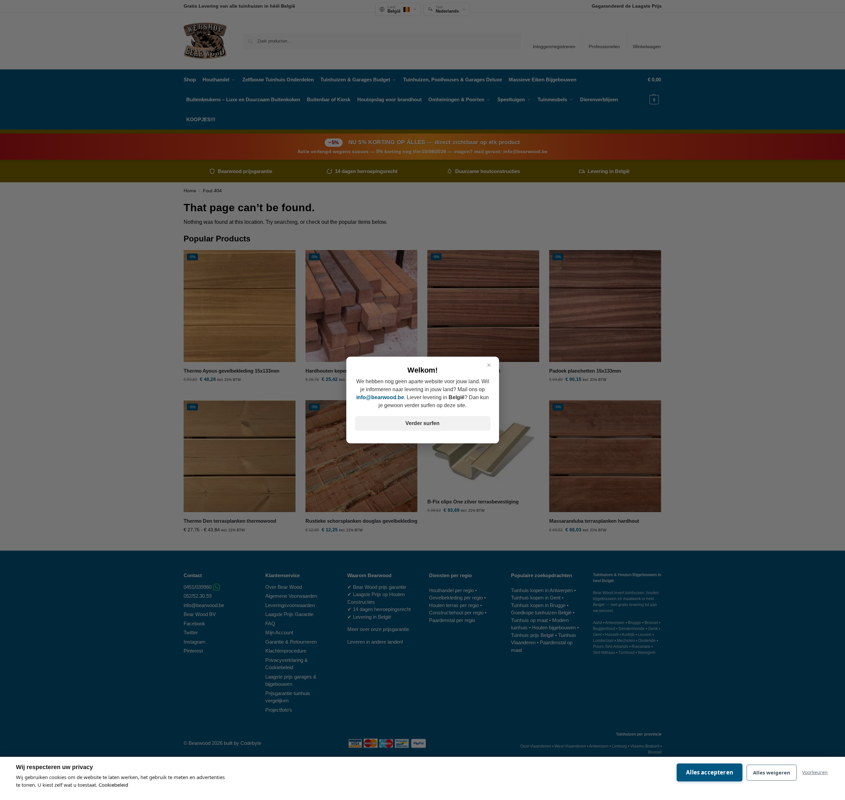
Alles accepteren (709, 772)
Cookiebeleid (113, 784)
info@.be (380, 397)
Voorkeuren (815, 772)
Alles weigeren (771, 772)
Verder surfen (422, 423)
